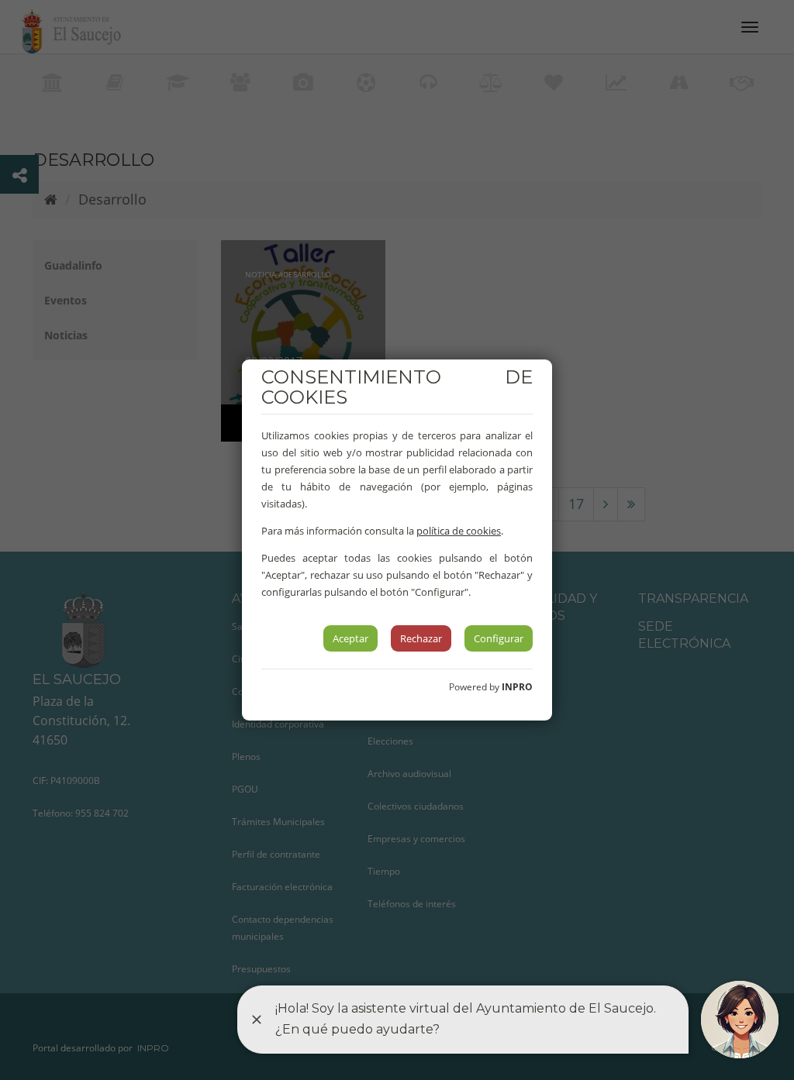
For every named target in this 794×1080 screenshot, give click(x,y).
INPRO (517, 686)
